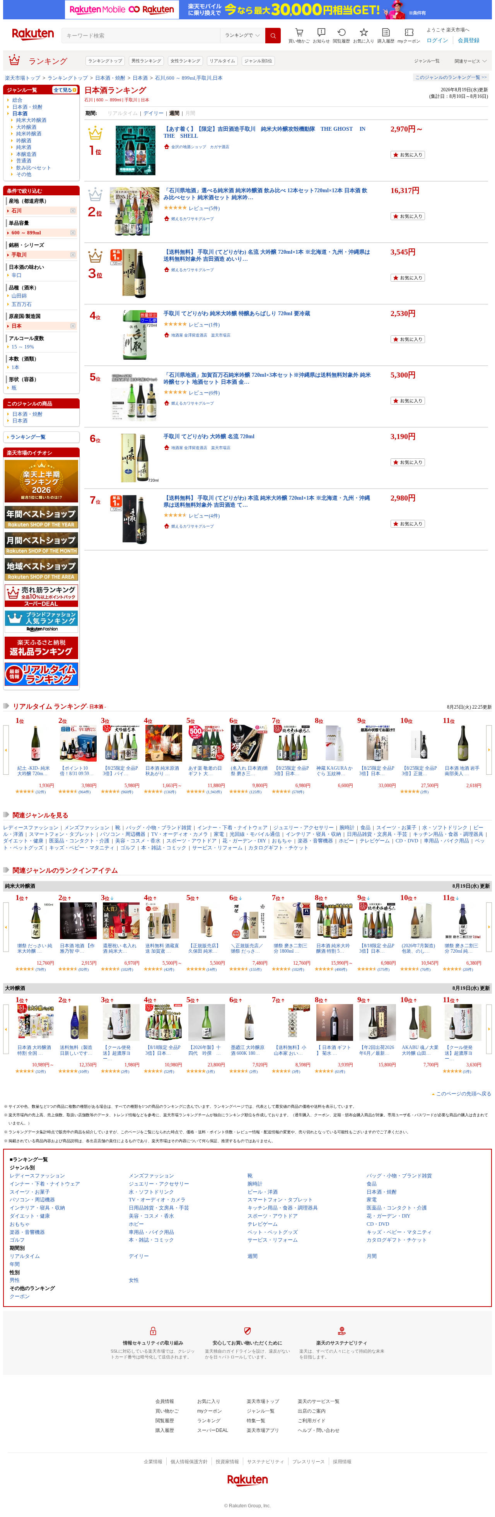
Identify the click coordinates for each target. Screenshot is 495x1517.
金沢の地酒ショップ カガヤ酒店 (200, 147)
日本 (17, 326)
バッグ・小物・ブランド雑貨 (158, 827)
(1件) (211, 1071)
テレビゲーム (375, 841)
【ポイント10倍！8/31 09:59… (77, 770)
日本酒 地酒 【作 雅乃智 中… (77, 948)
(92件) (84, 969)
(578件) (298, 792)
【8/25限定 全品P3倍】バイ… (120, 770)
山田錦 (19, 296)
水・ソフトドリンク (445, 827)
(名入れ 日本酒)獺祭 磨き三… (249, 770)
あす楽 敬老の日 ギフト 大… (205, 770)
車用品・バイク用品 (446, 841)
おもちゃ (282, 841)
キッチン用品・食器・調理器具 (448, 834)
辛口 (17, 275)
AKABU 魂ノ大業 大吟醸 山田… (420, 1050)
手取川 (19, 255)
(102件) (127, 969)
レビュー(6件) (204, 393)
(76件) (425, 969)
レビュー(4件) (204, 516)
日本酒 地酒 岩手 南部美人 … (462, 770)
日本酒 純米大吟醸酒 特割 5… (333, 948)
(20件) (468, 969)
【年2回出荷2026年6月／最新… (376, 1050)
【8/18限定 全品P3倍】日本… (376, 948)
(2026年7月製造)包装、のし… (418, 948)
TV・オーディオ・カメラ (179, 834)
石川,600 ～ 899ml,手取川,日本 (189, 78)
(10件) (84, 1071)
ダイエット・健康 (23, 841)
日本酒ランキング (115, 90)
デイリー (153, 113)
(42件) (169, 969)
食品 (365, 827)
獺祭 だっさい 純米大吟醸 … (34, 948)
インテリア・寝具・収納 (313, 834)
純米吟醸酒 (28, 134)
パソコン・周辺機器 (122, 834)
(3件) (296, 1071)
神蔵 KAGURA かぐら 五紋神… (334, 770)
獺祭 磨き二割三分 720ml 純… (461, 948)
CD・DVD (407, 841)
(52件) (169, 1071)
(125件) (255, 792)
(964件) (84, 792)
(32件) (41, 792)
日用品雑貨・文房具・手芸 (377, 834)
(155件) (255, 969)
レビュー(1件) (204, 325)
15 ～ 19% (23, 347)
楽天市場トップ (22, 78)
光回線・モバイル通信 (255, 834)
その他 (23, 174)
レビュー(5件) (204, 208)
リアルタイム (222, 60)
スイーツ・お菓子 (396, 827)
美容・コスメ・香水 (137, 841)
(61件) (340, 1071)
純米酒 (23, 147)
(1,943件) (214, 792)
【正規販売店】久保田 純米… (204, 948)
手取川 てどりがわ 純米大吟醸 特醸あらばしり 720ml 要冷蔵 (237, 313)
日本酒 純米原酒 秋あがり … (162, 770)
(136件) (170, 792)
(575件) (383, 969)
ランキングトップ (105, 60)
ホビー (346, 841)
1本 (15, 367)
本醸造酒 (26, 154)
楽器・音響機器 (315, 841)
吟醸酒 (23, 141)
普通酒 (23, 161)
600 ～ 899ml (26, 233)
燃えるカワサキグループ (192, 219)
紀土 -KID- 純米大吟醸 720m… (33, 770)
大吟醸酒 (26, 127)
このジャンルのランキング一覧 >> (451, 77)
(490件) (341, 969)
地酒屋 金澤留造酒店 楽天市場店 (200, 335)
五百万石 (22, 304)
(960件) (127, 792)
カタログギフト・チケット (278, 848)
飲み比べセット (33, 168)
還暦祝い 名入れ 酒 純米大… (120, 948)
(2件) (424, 792)
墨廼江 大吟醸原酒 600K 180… (248, 1050)
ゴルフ (127, 848)
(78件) (41, 969)
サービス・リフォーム (217, 848)
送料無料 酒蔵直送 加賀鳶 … (162, 948)
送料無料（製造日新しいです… (76, 1050)
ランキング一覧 (28, 437)
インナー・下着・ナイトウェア (232, 827)
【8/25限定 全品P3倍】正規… (419, 770)
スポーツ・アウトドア (191, 841)
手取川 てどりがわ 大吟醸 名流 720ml (209, 436)
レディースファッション (30, 827)
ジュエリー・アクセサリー (303, 827)
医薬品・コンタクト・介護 (79, 841)
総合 (17, 100)
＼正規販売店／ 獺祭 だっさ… (247, 948)
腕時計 (347, 827)
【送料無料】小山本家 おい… (290, 1050)
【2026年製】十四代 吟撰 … (204, 1050)
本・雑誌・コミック (163, 848)
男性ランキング (146, 60)
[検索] (273, 35)
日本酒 (140, 78)
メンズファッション (86, 827)
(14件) (212, 969)
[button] (321, 36)
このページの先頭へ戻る (464, 1094)
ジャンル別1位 (258, 60)
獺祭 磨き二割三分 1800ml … (290, 948)
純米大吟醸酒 (31, 120)
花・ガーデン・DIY (244, 841)
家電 (219, 834)
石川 (17, 211)
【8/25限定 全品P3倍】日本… (291, 770)
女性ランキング (185, 60)
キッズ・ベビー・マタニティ (81, 848)
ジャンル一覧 (427, 60)
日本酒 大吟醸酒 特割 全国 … (34, 1050)
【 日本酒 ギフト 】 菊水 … (333, 1050)
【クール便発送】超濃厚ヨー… (117, 1053)
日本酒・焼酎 (110, 78)
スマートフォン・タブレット (61, 834)
